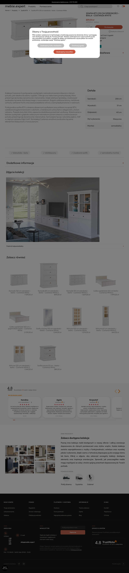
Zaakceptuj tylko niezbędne (50, 45)
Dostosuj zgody (78, 45)
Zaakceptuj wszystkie (64, 52)
